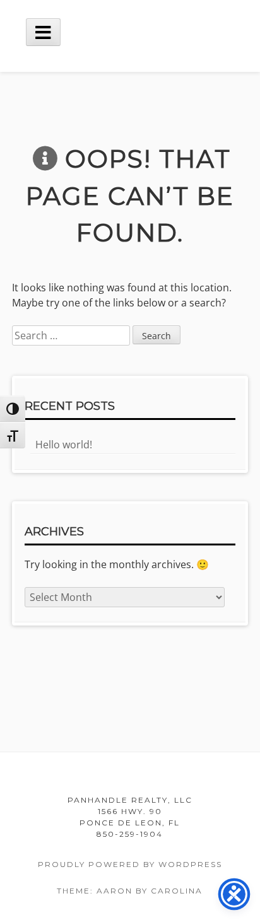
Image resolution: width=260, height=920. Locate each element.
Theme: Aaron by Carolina (130, 890)
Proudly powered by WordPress (130, 864)
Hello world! (63, 444)
